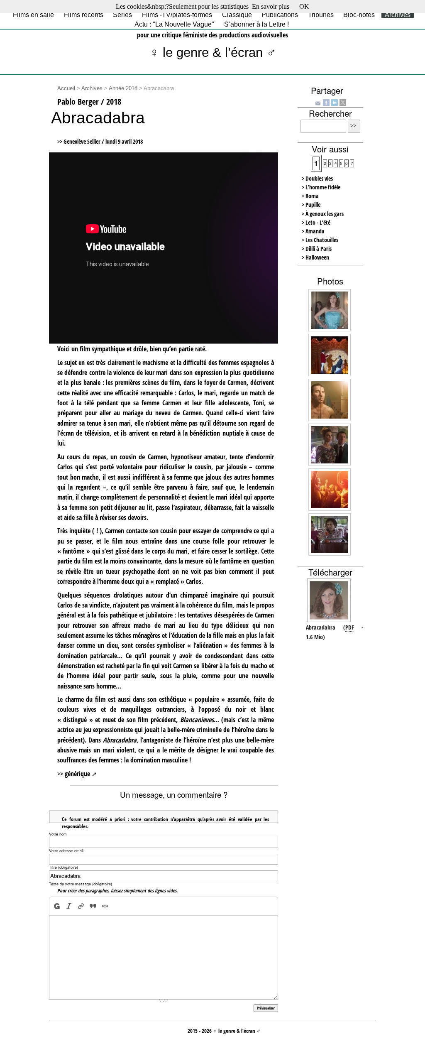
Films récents (83, 14)
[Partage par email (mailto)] (318, 102)
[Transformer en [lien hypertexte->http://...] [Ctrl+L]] (81, 906)
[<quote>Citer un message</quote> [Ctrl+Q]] (93, 906)
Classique (237, 14)
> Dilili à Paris (317, 248)
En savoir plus (270, 6)
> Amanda (313, 231)
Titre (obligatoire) (63, 867)
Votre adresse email (66, 850)
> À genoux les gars (323, 214)
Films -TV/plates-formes (177, 14)
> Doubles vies (317, 178)
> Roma (310, 196)
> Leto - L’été (316, 222)
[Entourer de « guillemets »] (105, 906)
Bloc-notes (359, 14)
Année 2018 (123, 88)
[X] (343, 101)
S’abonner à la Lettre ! (256, 24)
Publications (279, 14)
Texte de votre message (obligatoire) (80, 884)
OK (304, 6)
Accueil (66, 88)
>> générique (73, 773)
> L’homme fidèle (321, 187)
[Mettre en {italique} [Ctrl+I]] (69, 906)
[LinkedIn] (334, 101)
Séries (122, 14)
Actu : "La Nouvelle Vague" (174, 24)
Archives (397, 14)
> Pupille (311, 204)
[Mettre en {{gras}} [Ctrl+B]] (56, 906)
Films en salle (33, 14)
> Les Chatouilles (320, 240)
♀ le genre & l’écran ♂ (212, 52)
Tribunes (321, 14)
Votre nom (58, 834)
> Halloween (315, 257)
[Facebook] (326, 101)
